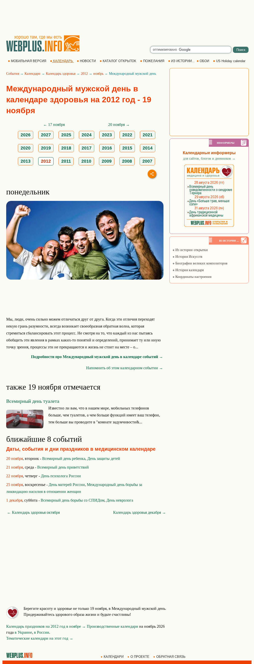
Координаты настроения (192, 277)
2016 (107, 148)
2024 (87, 134)
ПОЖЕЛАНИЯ (153, 61)
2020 (26, 148)
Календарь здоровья (60, 73)
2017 (87, 148)
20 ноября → (119, 124)
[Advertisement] (127, 17)
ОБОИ (204, 61)
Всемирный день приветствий (63, 467)
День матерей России (67, 484)
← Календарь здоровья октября (33, 512)
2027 (46, 134)
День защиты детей (103, 458)
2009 (107, 161)
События (12, 73)
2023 (107, 134)
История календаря (189, 270)
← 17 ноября (54, 124)
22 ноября (14, 476)
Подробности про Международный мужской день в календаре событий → (97, 357)
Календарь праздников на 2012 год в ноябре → (46, 626)
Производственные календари (112, 626)
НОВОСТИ (88, 61)
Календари (32, 73)
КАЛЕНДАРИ (114, 657)
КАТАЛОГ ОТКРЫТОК (119, 61)
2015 (127, 148)
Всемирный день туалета (32, 401)
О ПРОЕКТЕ (139, 657)
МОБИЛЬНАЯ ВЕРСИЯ (28, 61)
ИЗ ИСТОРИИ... (183, 61)
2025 (66, 134)
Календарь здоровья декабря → (139, 512)
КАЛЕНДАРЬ (63, 61)
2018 (66, 148)
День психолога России (61, 476)
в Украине (23, 632)
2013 (26, 161)
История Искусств (188, 256)
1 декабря (14, 500)
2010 (86, 161)
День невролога (119, 500)
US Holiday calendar (230, 61)
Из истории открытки (191, 250)
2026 (26, 134)
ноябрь (98, 73)
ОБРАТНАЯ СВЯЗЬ (171, 657)
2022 (127, 134)
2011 (66, 161)
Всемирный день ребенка (63, 458)
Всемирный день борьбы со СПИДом (72, 500)
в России (41, 632)
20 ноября (14, 458)
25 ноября (14, 484)
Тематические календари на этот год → (39, 638)
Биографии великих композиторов (200, 263)
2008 (127, 161)
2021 (148, 134)
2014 (148, 148)
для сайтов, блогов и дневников (209, 158)
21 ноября (14, 467)
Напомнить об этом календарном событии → (124, 368)
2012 (84, 73)
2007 (147, 161)
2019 (46, 148)
